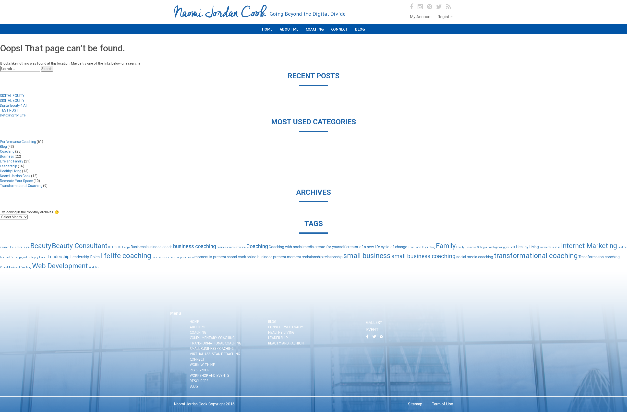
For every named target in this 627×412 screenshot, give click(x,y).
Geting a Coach (486, 247)
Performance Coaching (18, 142)
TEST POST (9, 110)
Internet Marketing (589, 246)
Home (267, 29)
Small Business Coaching (212, 348)
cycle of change (394, 247)
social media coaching (474, 257)
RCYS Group (199, 370)
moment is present (210, 257)
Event (372, 329)
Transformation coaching (599, 257)
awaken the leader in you (15, 247)
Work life (94, 267)
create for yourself (330, 247)
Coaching (315, 29)
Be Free (113, 247)
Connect (339, 29)
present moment (287, 257)
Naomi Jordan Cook (260, 13)
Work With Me (202, 364)
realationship (312, 257)
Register (445, 16)
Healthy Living (10, 171)
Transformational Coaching (21, 186)
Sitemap (415, 404)
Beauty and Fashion (286, 343)
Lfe (105, 256)
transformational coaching (536, 256)
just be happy (30, 257)
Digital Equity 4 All (13, 105)
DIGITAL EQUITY (12, 96)
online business (259, 257)
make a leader (160, 257)
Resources (199, 380)
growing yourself (505, 247)
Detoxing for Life (13, 115)
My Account (421, 16)
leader (43, 257)
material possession (182, 257)
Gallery (374, 322)
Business (7, 156)
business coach (159, 247)
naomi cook (236, 257)
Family (446, 246)
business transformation (231, 247)
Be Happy (124, 247)
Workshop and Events (209, 375)
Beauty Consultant (80, 246)
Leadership (8, 166)
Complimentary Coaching (212, 337)
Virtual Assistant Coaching (15, 267)
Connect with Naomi (286, 327)
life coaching (131, 256)
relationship (333, 257)
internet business (550, 247)
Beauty (40, 246)
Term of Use (442, 404)
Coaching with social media (291, 247)
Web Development (60, 266)
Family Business (466, 247)
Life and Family (11, 161)
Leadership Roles (85, 257)
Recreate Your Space (16, 181)
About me (289, 29)
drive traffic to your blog (421, 247)
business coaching (194, 246)
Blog (360, 29)
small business (367, 256)
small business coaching (423, 256)
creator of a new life (363, 247)
